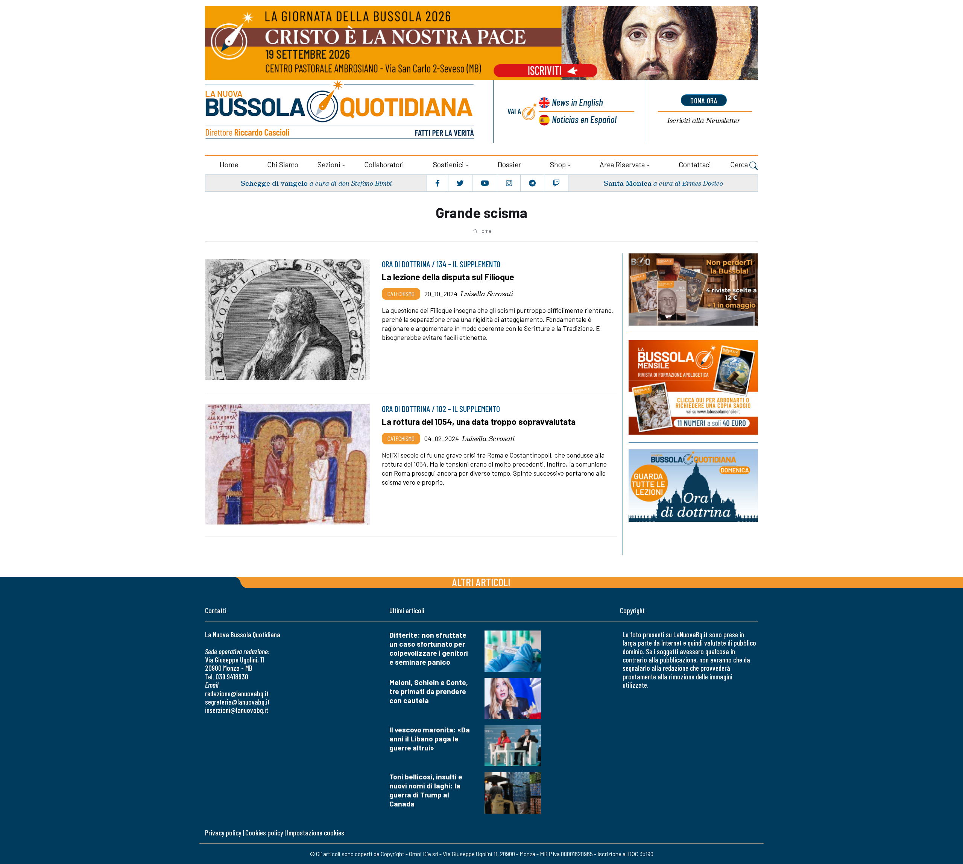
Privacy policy (223, 832)
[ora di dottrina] (693, 485)
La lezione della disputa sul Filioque (448, 276)
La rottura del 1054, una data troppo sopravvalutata (479, 421)
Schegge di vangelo (274, 182)
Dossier (509, 164)
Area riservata (622, 164)
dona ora (703, 100)
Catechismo (401, 294)
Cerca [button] (739, 164)
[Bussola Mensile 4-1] (693, 289)
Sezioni (328, 164)
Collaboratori (384, 164)
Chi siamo (282, 164)
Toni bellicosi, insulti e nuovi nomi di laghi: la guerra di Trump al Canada (425, 790)
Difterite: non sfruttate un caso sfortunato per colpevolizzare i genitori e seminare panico (428, 648)
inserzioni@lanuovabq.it (236, 710)
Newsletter (703, 120)
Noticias (584, 119)
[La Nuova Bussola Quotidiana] (340, 111)
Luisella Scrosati (486, 294)
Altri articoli (481, 581)
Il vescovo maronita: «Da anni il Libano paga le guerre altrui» (429, 738)
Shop (558, 164)
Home (229, 164)
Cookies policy (264, 832)
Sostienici (448, 164)
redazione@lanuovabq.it (237, 693)
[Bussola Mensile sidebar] (693, 387)
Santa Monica (627, 182)
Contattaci (695, 164)
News (577, 102)
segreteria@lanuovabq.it (237, 701)
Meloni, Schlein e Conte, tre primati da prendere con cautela (428, 691)
